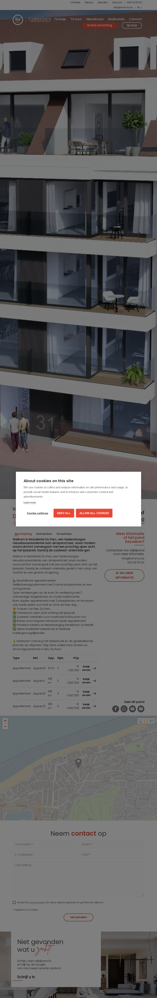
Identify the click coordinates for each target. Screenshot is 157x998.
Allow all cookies (94, 513)
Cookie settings (37, 513)
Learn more (30, 502)
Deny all (64, 513)
